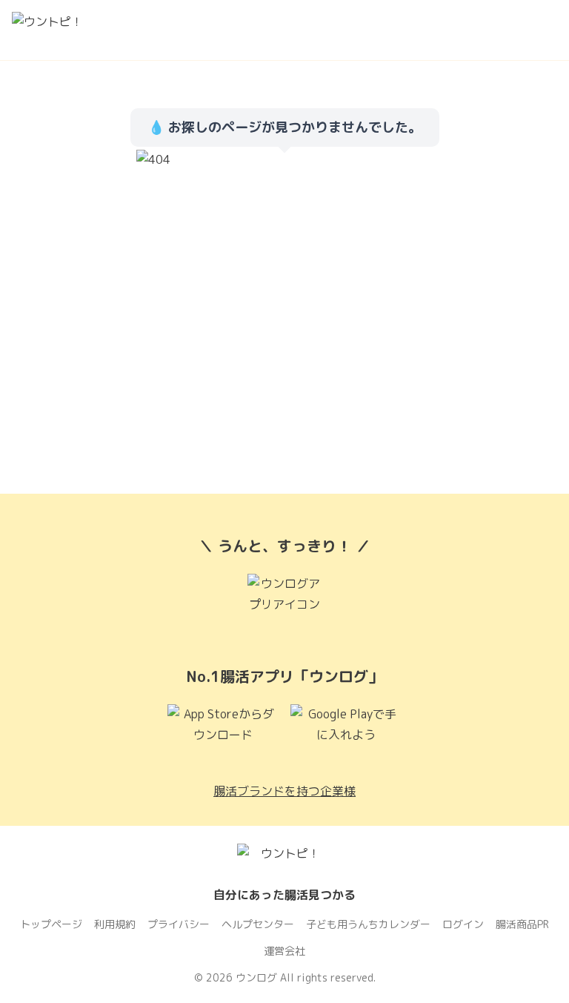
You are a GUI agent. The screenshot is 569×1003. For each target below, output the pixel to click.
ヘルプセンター (258, 924)
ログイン (463, 924)
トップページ (51, 924)
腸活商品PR (522, 924)
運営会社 (284, 951)
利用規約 (115, 924)
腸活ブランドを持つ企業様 (284, 791)
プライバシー (178, 924)
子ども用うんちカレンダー (368, 924)
